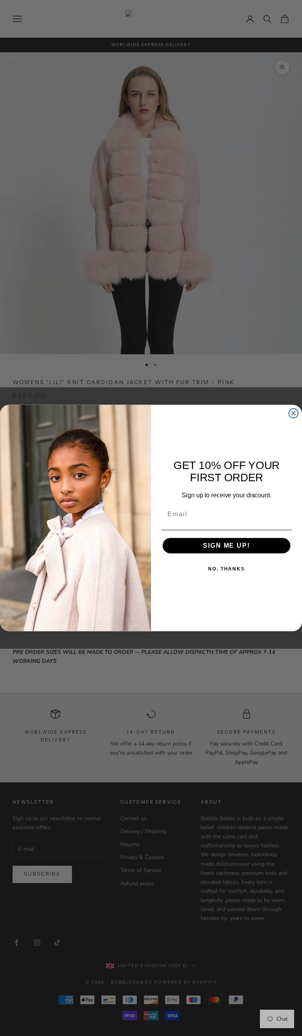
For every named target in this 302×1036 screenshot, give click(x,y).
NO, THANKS (226, 569)
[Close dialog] (293, 413)
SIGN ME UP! (226, 545)
